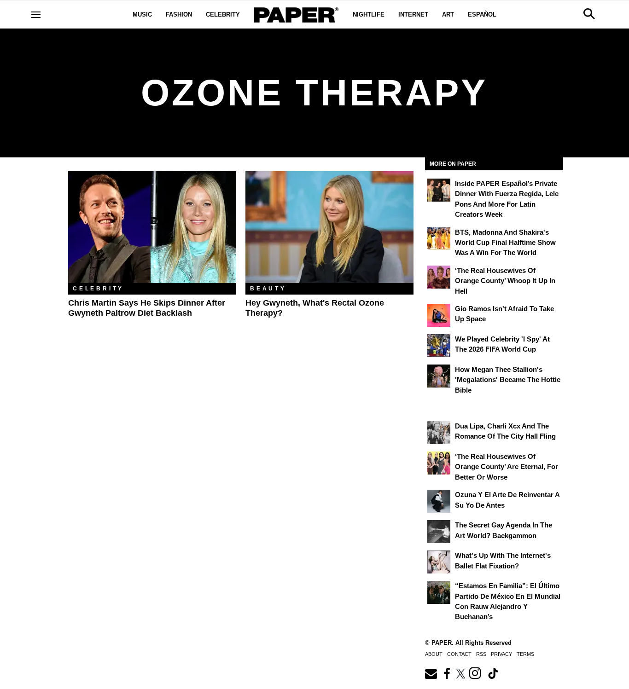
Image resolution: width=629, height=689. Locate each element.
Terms (525, 654)
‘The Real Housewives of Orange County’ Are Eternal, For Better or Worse (506, 466)
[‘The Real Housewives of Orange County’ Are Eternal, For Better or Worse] (438, 463)
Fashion (179, 14)
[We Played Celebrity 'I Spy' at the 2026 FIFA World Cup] (438, 345)
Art (448, 14)
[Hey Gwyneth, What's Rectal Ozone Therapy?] (329, 227)
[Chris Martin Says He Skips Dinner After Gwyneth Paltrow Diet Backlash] (152, 227)
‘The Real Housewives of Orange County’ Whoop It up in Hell (505, 280)
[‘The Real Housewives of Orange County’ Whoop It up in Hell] (438, 277)
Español (482, 14)
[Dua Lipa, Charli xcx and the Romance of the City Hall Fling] (438, 432)
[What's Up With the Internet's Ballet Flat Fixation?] (438, 561)
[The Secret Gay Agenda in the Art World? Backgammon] (438, 531)
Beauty (268, 288)
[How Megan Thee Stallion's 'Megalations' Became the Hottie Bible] (438, 376)
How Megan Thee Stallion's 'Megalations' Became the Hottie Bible (507, 379)
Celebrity (223, 14)
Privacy (501, 654)
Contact (459, 654)
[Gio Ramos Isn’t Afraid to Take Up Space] (438, 315)
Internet (413, 14)
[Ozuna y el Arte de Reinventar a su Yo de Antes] (438, 501)
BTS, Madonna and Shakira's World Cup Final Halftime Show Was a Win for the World (505, 242)
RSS (481, 654)
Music (142, 14)
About (434, 654)
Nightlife (368, 14)
